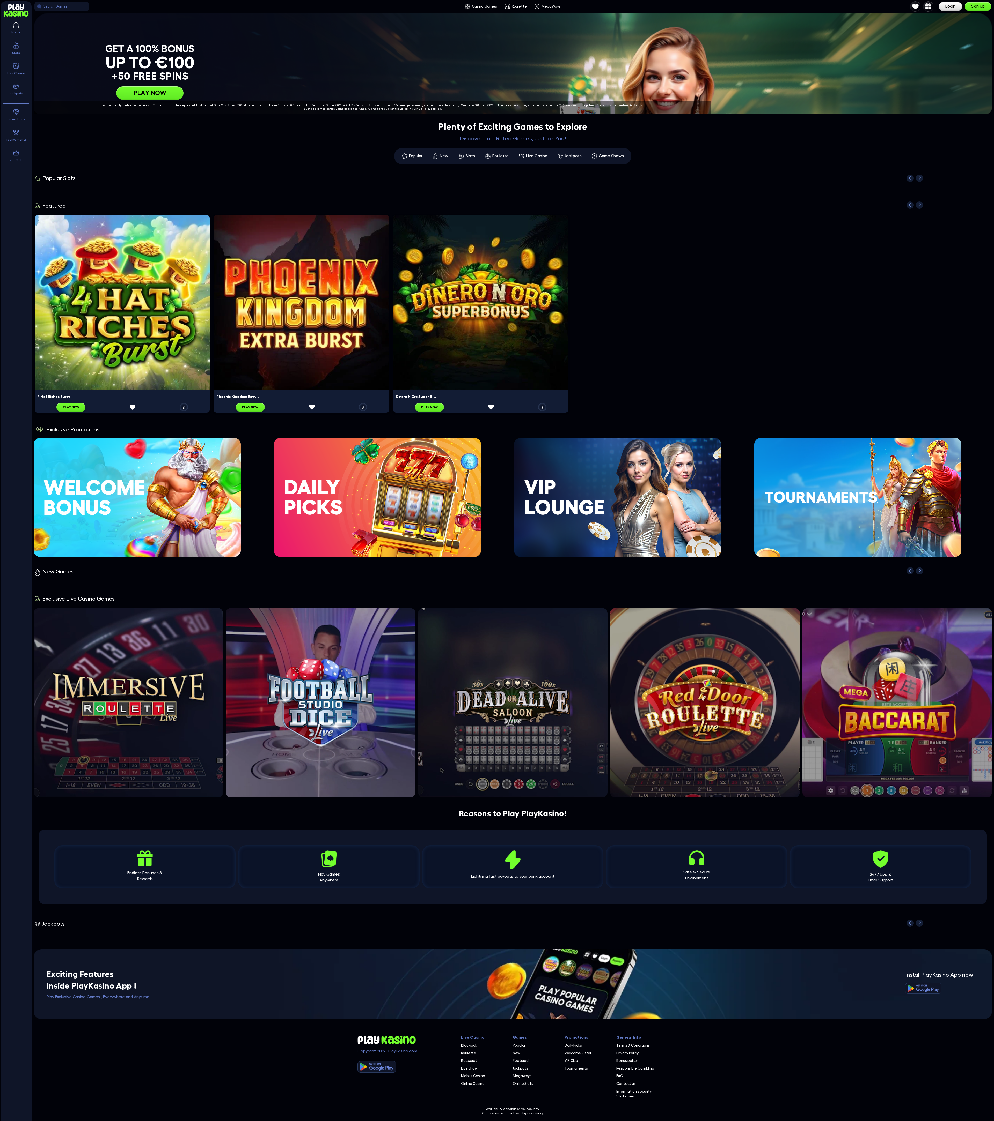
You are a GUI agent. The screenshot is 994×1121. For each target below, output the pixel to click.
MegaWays (551, 6)
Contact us (626, 1083)
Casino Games (484, 6)
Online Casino (473, 1083)
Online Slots (523, 1083)
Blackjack (469, 1045)
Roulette (519, 6)
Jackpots (573, 156)
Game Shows (611, 156)
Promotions (576, 1037)
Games (520, 1037)
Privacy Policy (627, 1053)
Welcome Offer (578, 1053)
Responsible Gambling (635, 1068)
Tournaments (576, 1068)
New (444, 156)
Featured (521, 1060)
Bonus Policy (422, 109)
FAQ (619, 1076)
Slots (470, 156)
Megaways (522, 1076)
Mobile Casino (473, 1076)
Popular (415, 156)
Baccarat (469, 1060)
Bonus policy (627, 1060)
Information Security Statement (634, 1093)
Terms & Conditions (633, 1045)
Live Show (469, 1068)
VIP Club (571, 1060)
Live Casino (536, 156)
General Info (628, 1037)
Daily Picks (573, 1045)
